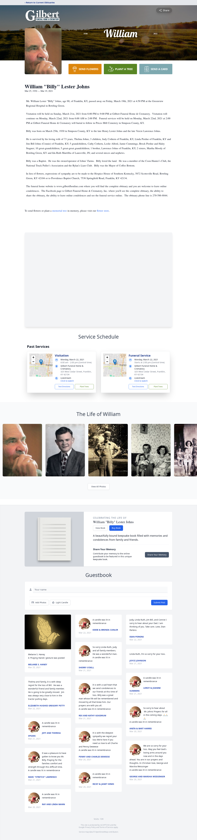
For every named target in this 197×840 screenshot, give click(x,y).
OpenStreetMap (101, 832)
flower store (103, 210)
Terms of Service (106, 827)
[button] (41, 362)
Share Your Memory (156, 554)
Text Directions (64, 386)
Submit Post (159, 602)
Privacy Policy (90, 827)
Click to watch (67, 380)
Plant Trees (84, 386)
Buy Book (116, 528)
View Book (100, 528)
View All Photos (98, 486)
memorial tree (59, 210)
